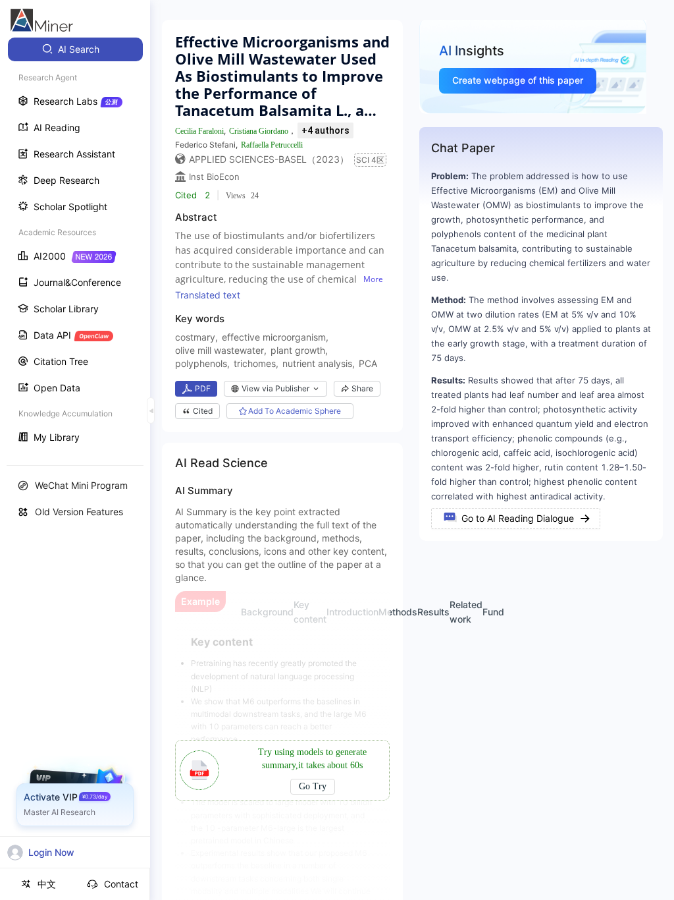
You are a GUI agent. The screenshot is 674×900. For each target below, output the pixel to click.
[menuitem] (75, 49)
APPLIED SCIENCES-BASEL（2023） (269, 159)
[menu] (75, 245)
